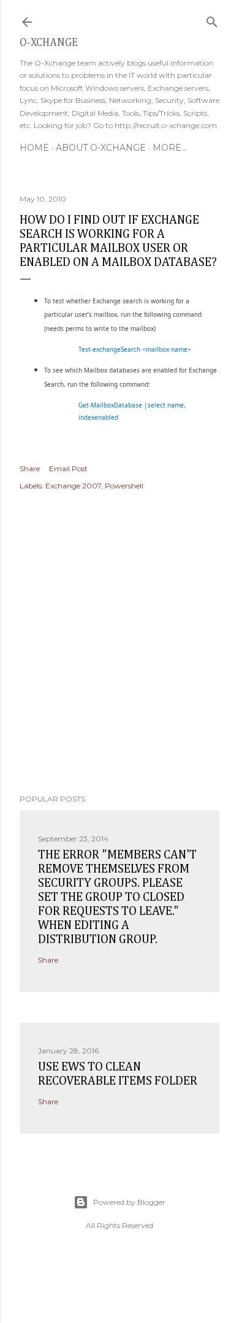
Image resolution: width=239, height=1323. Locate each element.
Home (34, 147)
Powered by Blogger (129, 1202)
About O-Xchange (101, 147)
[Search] (212, 19)
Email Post (68, 468)
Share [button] (30, 468)
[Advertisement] (119, 644)
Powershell (124, 485)
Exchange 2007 (73, 485)
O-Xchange (49, 42)
